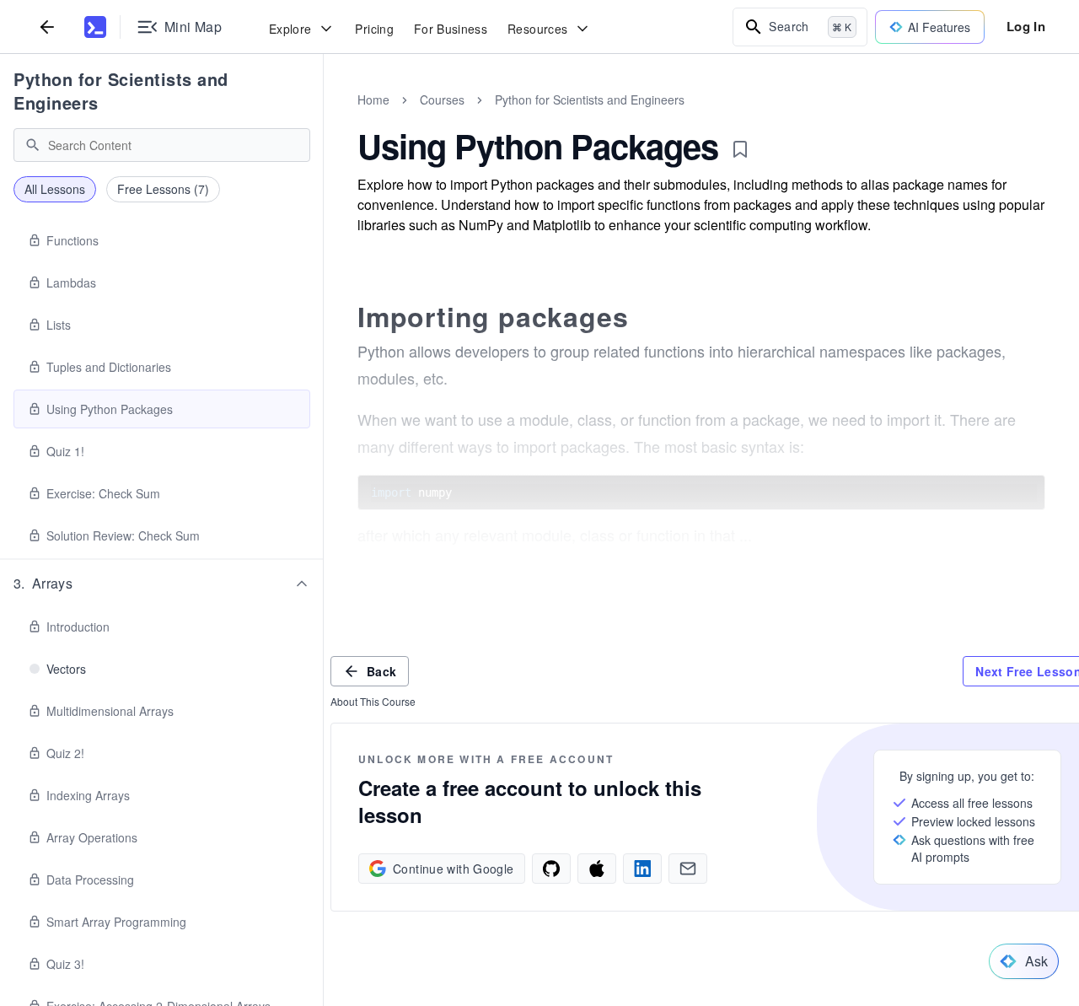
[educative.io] (95, 27)
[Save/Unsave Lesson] (740, 149)
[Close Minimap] (324, 118)
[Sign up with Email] (687, 868)
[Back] (47, 26)
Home (373, 99)
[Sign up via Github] (551, 868)
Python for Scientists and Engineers (120, 91)
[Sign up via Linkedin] (642, 868)
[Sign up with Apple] (596, 868)
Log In (1026, 26)
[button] (162, 583)
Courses (442, 99)
